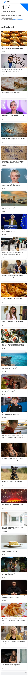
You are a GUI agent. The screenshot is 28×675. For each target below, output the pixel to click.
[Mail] (5, 2)
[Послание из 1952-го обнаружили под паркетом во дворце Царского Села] (14, 156)
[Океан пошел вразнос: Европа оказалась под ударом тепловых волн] (14, 362)
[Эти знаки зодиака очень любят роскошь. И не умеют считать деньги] (14, 636)
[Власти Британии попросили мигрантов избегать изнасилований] (14, 202)
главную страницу (18, 19)
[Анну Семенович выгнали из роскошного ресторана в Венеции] (14, 110)
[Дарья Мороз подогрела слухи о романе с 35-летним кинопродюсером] (14, 179)
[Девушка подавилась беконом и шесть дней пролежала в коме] (14, 522)
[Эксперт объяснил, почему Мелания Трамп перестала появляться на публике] (14, 316)
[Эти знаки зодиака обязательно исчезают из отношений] (14, 659)
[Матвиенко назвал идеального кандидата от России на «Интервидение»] (14, 408)
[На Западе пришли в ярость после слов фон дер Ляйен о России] (14, 225)
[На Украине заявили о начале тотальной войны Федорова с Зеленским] (14, 591)
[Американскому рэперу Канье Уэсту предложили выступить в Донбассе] (14, 499)
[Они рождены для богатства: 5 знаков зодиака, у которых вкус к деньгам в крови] (14, 453)
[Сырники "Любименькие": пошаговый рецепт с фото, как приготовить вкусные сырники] (14, 614)
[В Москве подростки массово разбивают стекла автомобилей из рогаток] (14, 133)
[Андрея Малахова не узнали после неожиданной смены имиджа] (14, 65)
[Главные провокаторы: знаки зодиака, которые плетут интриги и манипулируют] (14, 270)
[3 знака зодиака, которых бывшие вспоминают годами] (14, 385)
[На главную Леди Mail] (8, 2)
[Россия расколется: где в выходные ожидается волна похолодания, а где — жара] (14, 476)
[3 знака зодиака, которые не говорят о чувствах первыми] (14, 568)
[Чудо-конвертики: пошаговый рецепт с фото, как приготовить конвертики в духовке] (14, 42)
